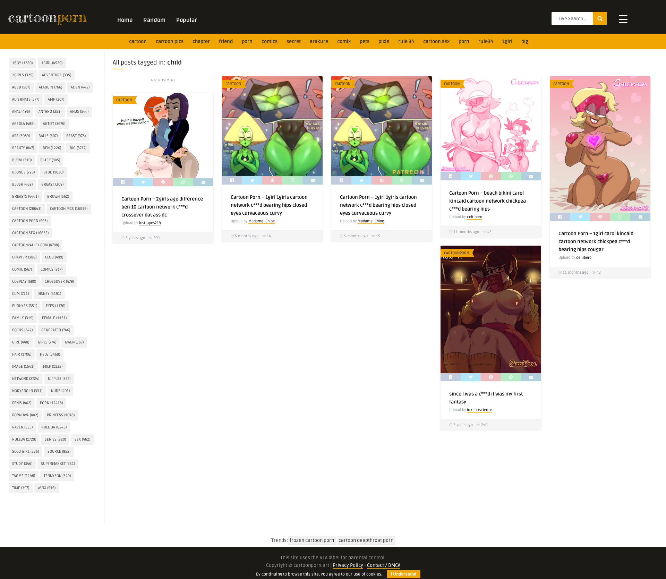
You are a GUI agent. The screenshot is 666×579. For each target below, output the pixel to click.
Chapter (201, 41)
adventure (56, 75)
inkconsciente (479, 410)
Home (125, 20)
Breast (52, 184)
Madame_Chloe (261, 221)
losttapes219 (150, 223)
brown (58, 196)
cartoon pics (169, 41)
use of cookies (367, 574)
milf (52, 366)
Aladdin (50, 87)
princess (61, 415)
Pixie (383, 41)
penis (21, 403)
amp (56, 99)
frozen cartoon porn (312, 540)
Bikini (22, 160)
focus (22, 330)
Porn (247, 41)
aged (21, 87)
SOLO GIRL (25, 451)
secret (294, 41)
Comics (270, 41)
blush (22, 184)
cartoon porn (30, 221)
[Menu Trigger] (623, 18)
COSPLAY (24, 281)
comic (22, 269)
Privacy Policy (348, 565)
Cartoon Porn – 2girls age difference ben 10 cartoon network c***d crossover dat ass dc (162, 207)
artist (54, 123)
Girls (47, 342)
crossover (59, 281)
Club (54, 257)
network (25, 378)
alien (80, 87)
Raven (22, 427)
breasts (25, 196)
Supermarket (58, 463)
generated (55, 330)
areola (23, 123)
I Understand (403, 574)
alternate (25, 99)
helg (50, 354)
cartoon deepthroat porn (366, 540)
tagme (23, 476)
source (59, 451)
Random (154, 20)
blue (53, 172)
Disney (49, 293)
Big (524, 41)
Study (22, 463)
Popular (186, 20)
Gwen (74, 342)
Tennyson (57, 476)
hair (21, 354)
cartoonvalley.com (35, 245)
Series (55, 439)
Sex (82, 439)
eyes (55, 306)
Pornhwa (25, 415)
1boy (22, 63)
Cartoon (233, 84)
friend (226, 41)
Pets (364, 41)
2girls (22, 75)
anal (21, 111)
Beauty (23, 148)
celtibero (474, 217)
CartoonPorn (456, 253)
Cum (20, 293)
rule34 (485, 41)
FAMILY (22, 318)
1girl (507, 41)
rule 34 (406, 41)
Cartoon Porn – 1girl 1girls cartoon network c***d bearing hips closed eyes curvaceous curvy (269, 205)
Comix (344, 41)
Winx (47, 488)
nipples (59, 378)
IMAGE (23, 366)
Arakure (319, 41)
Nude (60, 391)
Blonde (23, 172)
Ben (52, 148)
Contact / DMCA (383, 565)
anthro (50, 111)
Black (50, 160)
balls (48, 136)
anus (79, 111)
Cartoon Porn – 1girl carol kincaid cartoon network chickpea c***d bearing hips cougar (595, 242)
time (20, 488)
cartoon (138, 41)
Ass (21, 136)
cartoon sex (436, 41)
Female (54, 318)
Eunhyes (24, 306)
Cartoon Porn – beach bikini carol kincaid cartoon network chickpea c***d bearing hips (487, 201)
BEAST (76, 136)
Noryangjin (27, 391)
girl (20, 342)
